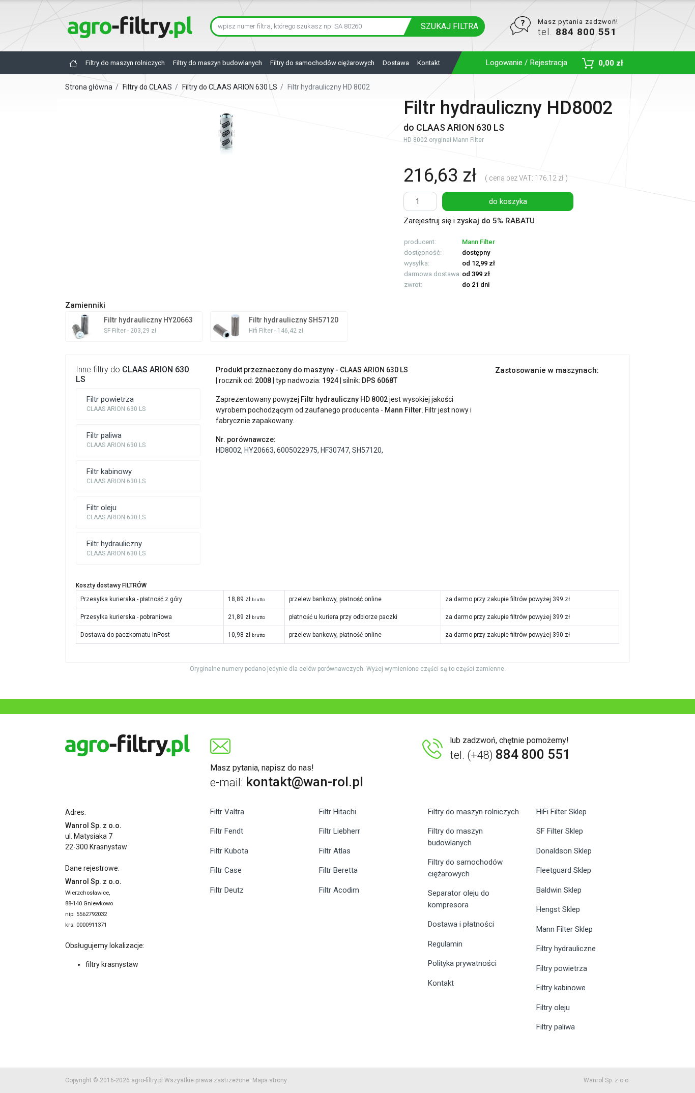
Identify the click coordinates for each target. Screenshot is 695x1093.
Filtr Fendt (226, 831)
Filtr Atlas (335, 850)
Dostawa (396, 63)
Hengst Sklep (558, 909)
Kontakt (428, 63)
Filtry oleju (553, 1007)
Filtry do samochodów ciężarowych (322, 63)
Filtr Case (226, 870)
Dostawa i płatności (461, 924)
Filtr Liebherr (339, 831)
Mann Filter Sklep (564, 929)
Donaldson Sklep (564, 850)
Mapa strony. (270, 1080)
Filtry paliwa (555, 1026)
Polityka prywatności (462, 963)
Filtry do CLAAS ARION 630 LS (230, 87)
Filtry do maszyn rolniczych (125, 63)
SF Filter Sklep (559, 831)
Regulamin (445, 944)
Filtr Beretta (338, 870)
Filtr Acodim (339, 890)
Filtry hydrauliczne (566, 948)
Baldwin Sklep (559, 890)
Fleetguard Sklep (563, 870)
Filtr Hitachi (337, 811)
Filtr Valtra (227, 811)
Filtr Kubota (229, 850)
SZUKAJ (449, 26)
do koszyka (508, 201)
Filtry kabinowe (561, 987)
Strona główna (89, 87)
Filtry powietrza (561, 968)
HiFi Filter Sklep (561, 811)
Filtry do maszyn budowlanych (217, 63)
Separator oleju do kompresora (458, 899)
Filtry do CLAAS (147, 87)
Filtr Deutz (227, 890)
